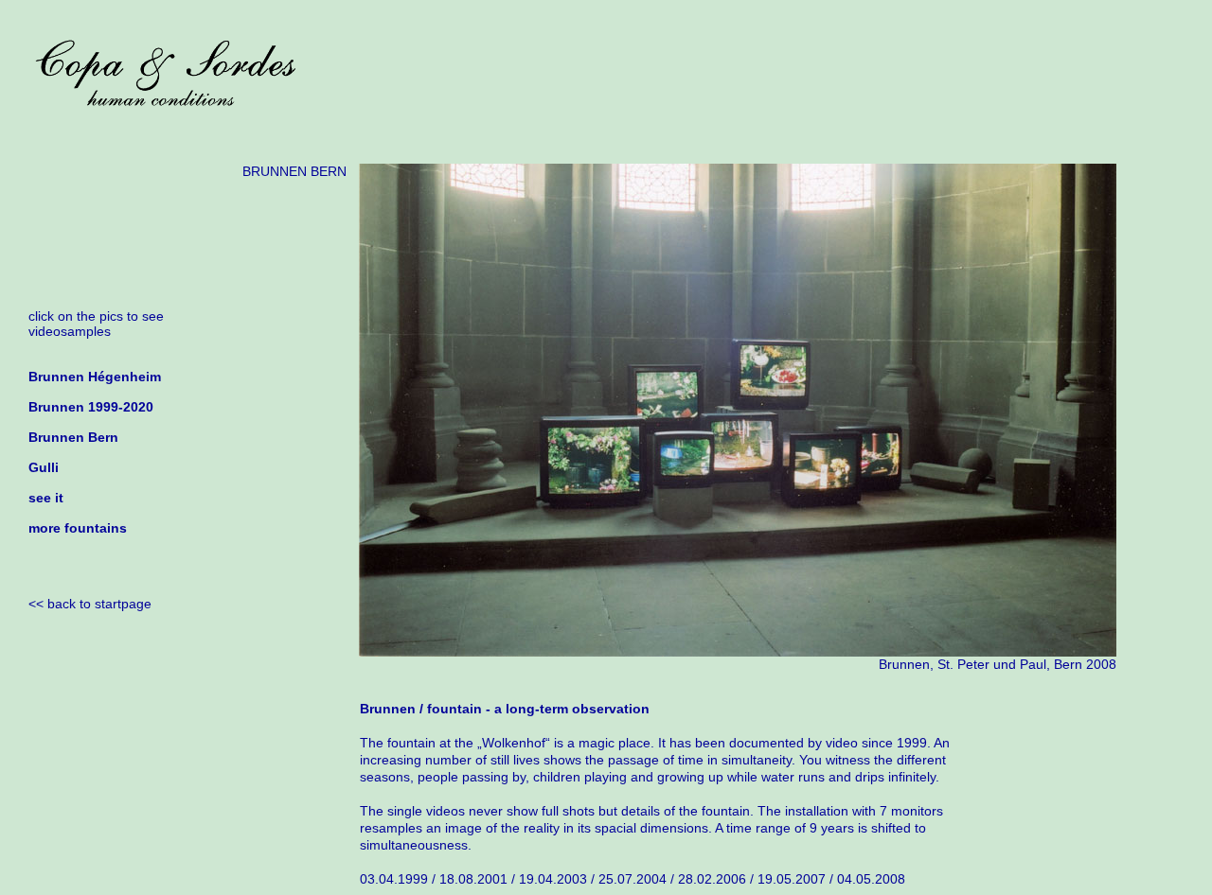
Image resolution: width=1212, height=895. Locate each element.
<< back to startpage (90, 603)
